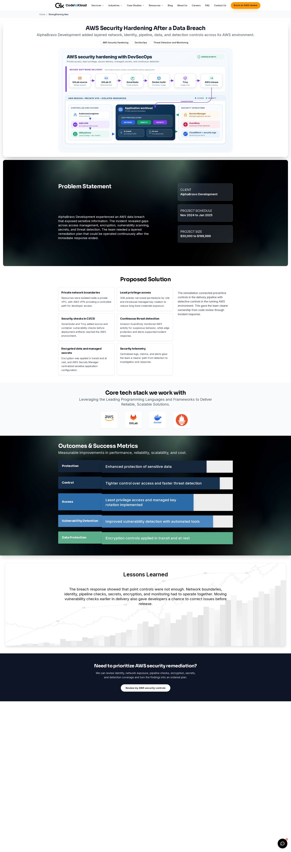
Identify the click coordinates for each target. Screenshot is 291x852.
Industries (114, 5)
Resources (154, 5)
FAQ (207, 5)
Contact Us (220, 5)
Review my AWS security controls (146, 687)
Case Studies (134, 5)
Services (96, 5)
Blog (170, 5)
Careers (196, 5)
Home (42, 14)
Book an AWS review (245, 5)
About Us (182, 5)
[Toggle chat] (282, 843)
